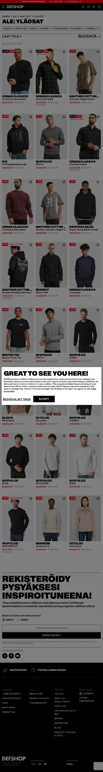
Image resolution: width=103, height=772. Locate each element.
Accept (44, 399)
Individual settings (17, 399)
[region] (52, 386)
